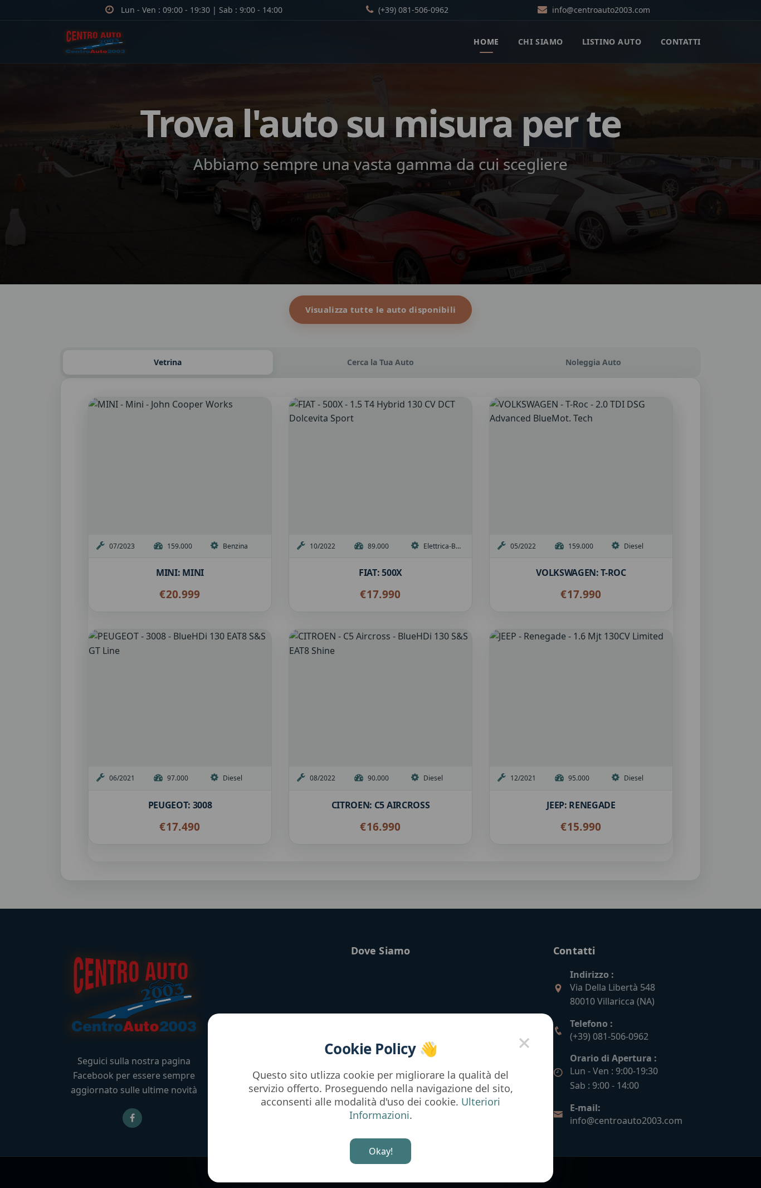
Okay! (381, 1151)
